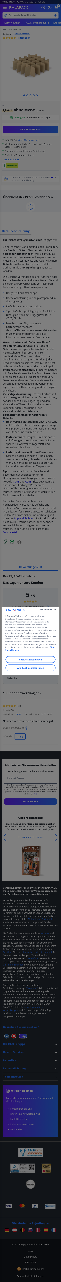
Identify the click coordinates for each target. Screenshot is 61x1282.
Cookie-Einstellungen (30, 659)
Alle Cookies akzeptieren (30, 667)
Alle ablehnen (45, 609)
